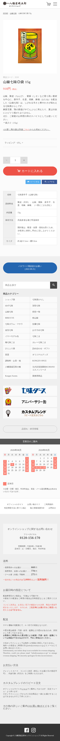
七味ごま (36, 336)
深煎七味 (36, 306)
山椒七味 (13, 13)
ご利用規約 (48, 504)
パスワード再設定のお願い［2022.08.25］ (30, 267)
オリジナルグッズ (40, 355)
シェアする (50, 182)
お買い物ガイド (33, 504)
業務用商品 (37, 376)
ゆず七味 (9, 306)
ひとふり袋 (10, 348)
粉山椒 (35, 318)
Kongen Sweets (11, 376)
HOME (5, 13)
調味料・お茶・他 (13, 361)
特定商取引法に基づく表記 (15, 508)
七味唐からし (38, 300)
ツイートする (34, 182)
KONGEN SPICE (39, 361)
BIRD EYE (9, 318)
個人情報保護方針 (37, 508)
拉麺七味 (36, 324)
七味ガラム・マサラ (14, 324)
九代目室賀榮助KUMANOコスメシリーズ (43, 368)
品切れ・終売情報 (30, 429)
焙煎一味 (36, 312)
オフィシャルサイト (15, 504)
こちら (26, 129)
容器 (7, 355)
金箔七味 (9, 330)
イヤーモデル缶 (12, 336)
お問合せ (52, 508)
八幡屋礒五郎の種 (13, 367)
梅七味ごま (10, 342)
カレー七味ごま (39, 342)
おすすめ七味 (38, 330)
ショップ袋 (10, 300)
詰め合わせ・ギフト (41, 348)
